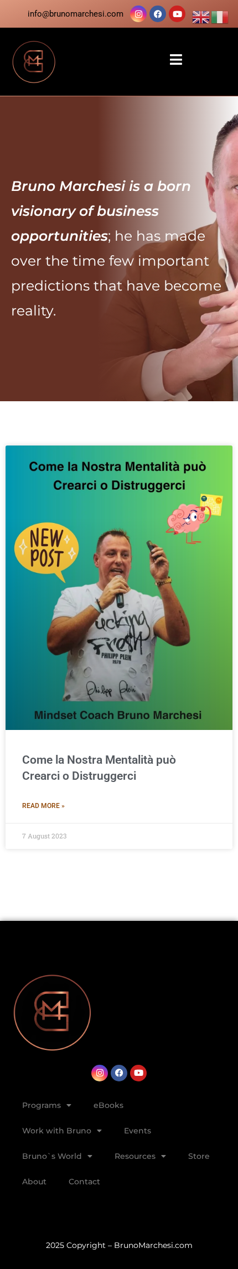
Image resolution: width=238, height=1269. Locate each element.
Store (199, 1156)
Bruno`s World (52, 1156)
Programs (41, 1105)
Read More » (43, 806)
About (34, 1182)
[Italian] (220, 17)
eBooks (108, 1105)
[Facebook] (157, 14)
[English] (201, 17)
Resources (135, 1156)
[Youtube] (177, 14)
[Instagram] (138, 14)
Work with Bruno (56, 1131)
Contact (84, 1182)
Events (137, 1131)
